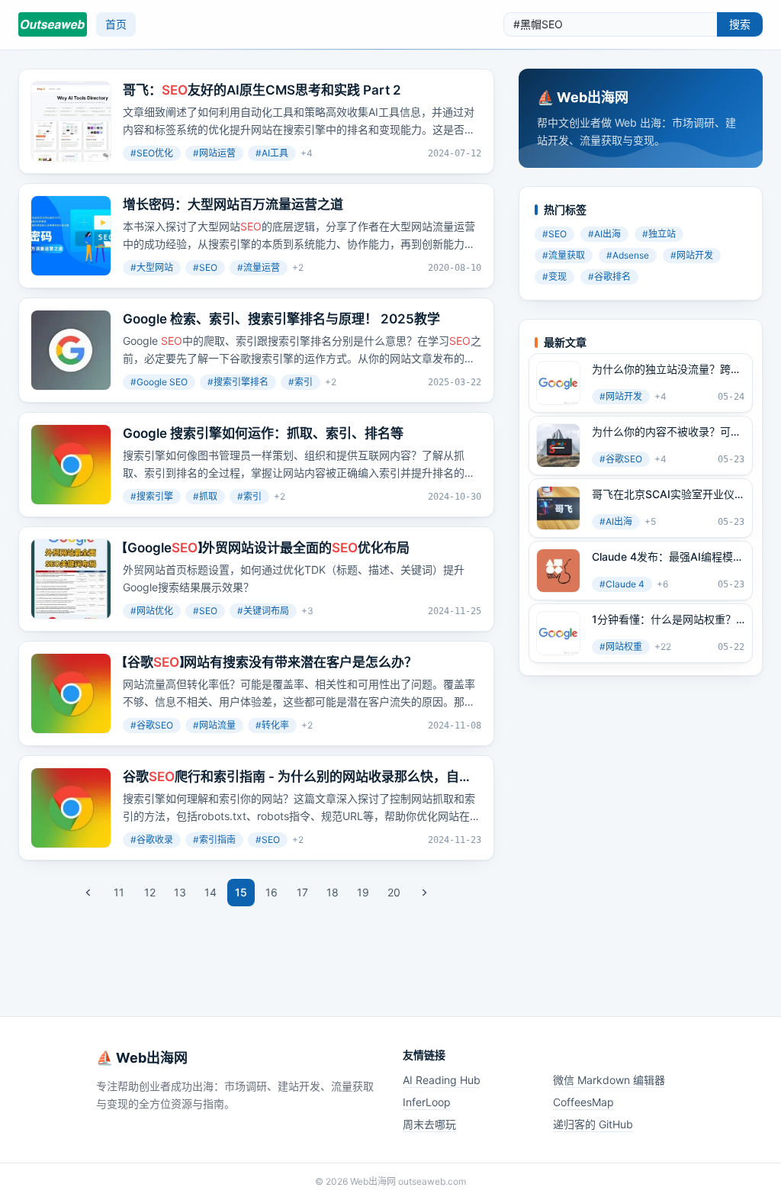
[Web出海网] (52, 24)
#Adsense (627, 255)
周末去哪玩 (429, 1124)
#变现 (554, 276)
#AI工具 (272, 153)
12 (150, 892)
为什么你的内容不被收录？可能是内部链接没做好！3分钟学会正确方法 (666, 432)
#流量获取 (563, 255)
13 (180, 892)
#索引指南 (214, 839)
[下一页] (424, 892)
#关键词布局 (263, 610)
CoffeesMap (583, 1101)
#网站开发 (691, 255)
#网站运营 (214, 153)
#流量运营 (258, 267)
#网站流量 (214, 725)
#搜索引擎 (151, 496)
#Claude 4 (621, 584)
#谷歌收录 (151, 839)
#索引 (300, 382)
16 (271, 892)
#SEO (205, 267)
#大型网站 (151, 267)
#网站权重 (620, 646)
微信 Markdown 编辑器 (609, 1079)
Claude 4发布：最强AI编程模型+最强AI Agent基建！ (668, 557)
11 (119, 892)
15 (241, 892)
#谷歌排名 (609, 276)
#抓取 (205, 496)
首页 (116, 24)
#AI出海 (604, 234)
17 (302, 892)
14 (210, 892)
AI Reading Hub (441, 1079)
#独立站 (659, 234)
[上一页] (88, 892)
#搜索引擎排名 (237, 382)
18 (332, 892)
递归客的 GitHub (593, 1124)
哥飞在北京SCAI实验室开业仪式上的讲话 (663, 494)
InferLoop (427, 1101)
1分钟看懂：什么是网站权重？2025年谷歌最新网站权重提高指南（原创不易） (664, 619)
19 (363, 892)
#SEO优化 (151, 153)
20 (393, 892)
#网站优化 (151, 610)
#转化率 (272, 725)
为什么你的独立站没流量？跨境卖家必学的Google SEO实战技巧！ (666, 369)
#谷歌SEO (151, 725)
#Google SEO (159, 382)
